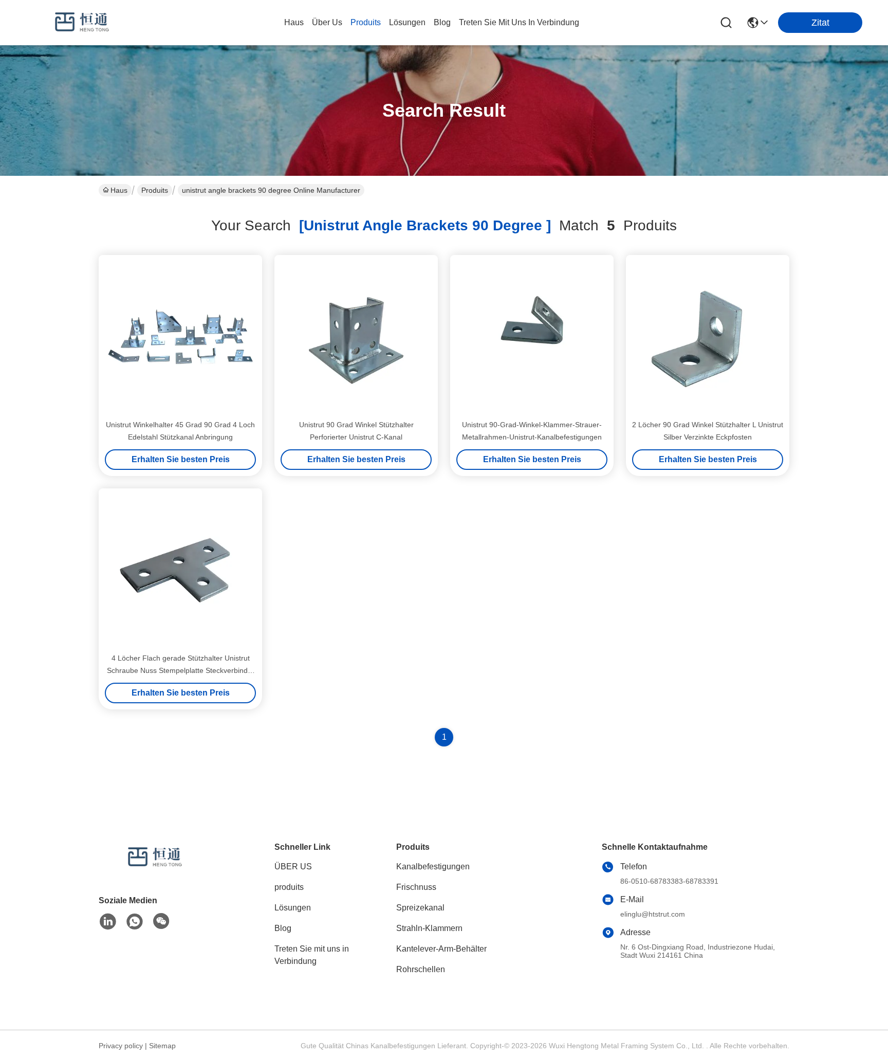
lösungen (407, 22)
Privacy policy (121, 1046)
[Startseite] (155, 870)
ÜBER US (293, 866)
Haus (294, 22)
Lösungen (292, 907)
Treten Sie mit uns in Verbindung (311, 954)
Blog (282, 928)
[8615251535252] (134, 922)
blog (442, 22)
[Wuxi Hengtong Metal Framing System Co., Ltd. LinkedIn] (108, 922)
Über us (327, 22)
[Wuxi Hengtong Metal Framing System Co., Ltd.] (82, 22)
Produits (154, 190)
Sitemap (162, 1046)
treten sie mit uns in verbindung (519, 22)
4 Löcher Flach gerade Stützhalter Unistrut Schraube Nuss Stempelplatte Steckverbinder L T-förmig (180, 670)
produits (365, 22)
